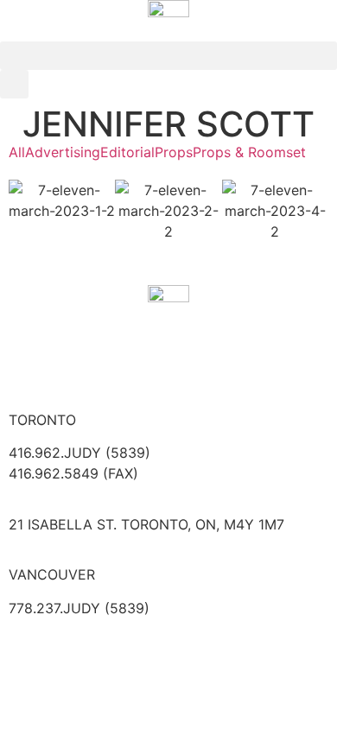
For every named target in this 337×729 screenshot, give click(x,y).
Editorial (127, 152)
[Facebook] (30, 365)
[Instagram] (77, 365)
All (17, 152)
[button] (168, 55)
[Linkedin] (125, 365)
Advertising (62, 152)
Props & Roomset (249, 152)
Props (174, 152)
